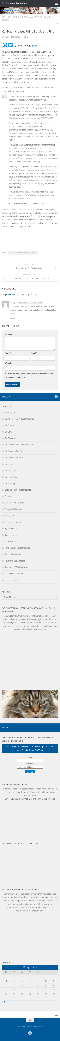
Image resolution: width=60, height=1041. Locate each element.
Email (34, 353)
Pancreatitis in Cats (13, 554)
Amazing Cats (10, 412)
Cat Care (8, 432)
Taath (7, 37)
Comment (9, 334)
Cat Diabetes (10, 438)
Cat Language (10, 470)
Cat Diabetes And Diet (14, 451)
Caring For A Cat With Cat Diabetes (19, 419)
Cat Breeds (9, 425)
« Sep (4, 1002)
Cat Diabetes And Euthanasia (17, 457)
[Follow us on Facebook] (56, 396)
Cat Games (9, 464)
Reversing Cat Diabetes (15, 561)
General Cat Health (13, 522)
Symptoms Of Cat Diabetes (16, 567)
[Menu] (56, 3)
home (29, 226)
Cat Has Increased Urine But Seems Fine (23, 253)
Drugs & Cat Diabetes (14, 509)
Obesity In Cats (11, 541)
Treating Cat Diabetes (14, 573)
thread (18, 91)
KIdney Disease (11, 535)
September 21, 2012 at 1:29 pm (30, 303)
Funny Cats (9, 515)
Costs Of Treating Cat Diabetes (17, 17)
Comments (12, 295)
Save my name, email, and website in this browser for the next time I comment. (29, 375)
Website (8, 363)
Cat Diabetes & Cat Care (14, 3)
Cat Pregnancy (11, 477)
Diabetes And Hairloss (14, 503)
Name (8, 353)
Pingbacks (31, 295)
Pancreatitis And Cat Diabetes (17, 548)
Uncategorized (11, 580)
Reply (12, 318)
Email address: (30, 764)
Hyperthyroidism (12, 528)
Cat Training (10, 483)
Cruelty (8, 496)
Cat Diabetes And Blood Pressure (19, 444)
